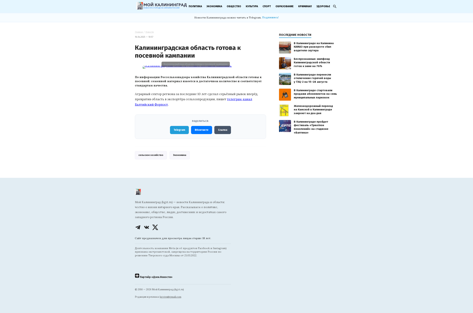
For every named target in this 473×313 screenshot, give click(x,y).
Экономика (214, 6)
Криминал (305, 6)
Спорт (267, 6)
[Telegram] (138, 227)
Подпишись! (270, 17)
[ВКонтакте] (146, 227)
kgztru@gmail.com (170, 296)
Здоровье (323, 6)
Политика (195, 6)
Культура (252, 6)
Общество (234, 6)
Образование (284, 6)
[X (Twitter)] (155, 227)
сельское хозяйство (150, 155)
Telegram (179, 129)
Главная (139, 32)
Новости (149, 32)
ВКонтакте (201, 129)
